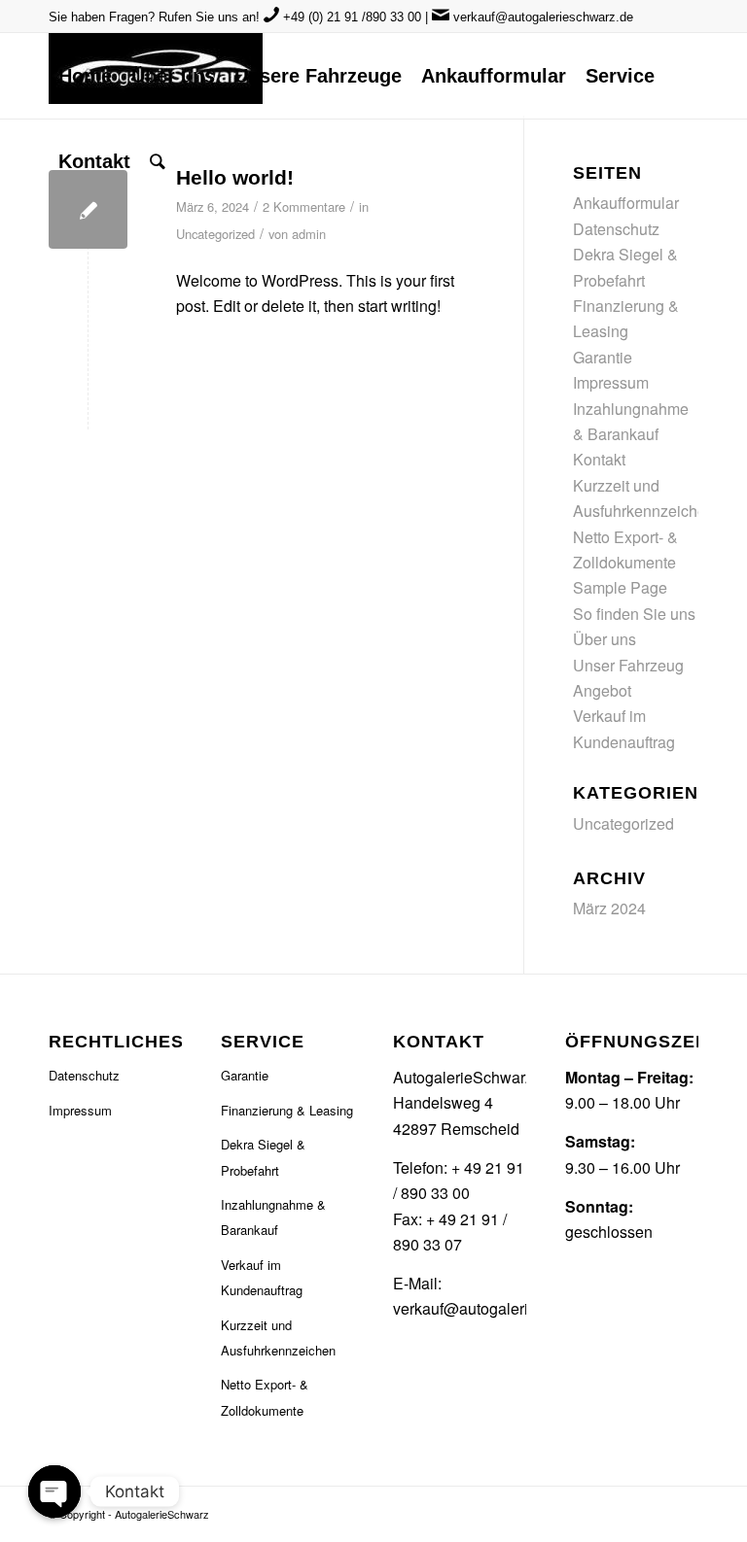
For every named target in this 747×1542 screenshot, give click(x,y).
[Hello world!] (88, 209)
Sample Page (620, 587)
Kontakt (599, 459)
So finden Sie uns (634, 613)
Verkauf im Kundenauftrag (261, 1277)
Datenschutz (616, 229)
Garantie (602, 357)
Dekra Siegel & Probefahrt (263, 1157)
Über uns (604, 639)
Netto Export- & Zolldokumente (264, 1397)
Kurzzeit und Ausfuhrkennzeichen (278, 1337)
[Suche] (157, 161)
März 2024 (609, 908)
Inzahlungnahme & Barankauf (273, 1217)
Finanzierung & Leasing (287, 1110)
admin (309, 233)
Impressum (611, 382)
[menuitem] (85, 76)
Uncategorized (215, 233)
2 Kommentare (304, 206)
